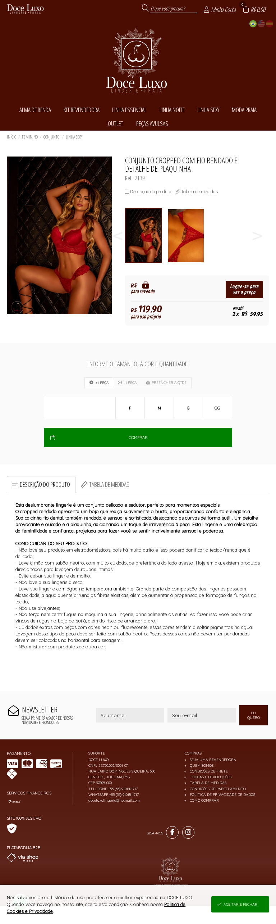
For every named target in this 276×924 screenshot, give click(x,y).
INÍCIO (11, 137)
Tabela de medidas (109, 484)
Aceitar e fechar (240, 904)
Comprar (138, 437)
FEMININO (30, 137)
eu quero (253, 715)
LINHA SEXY (74, 137)
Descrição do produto (45, 484)
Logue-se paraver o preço (244, 289)
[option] (146, 235)
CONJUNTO (51, 137)
